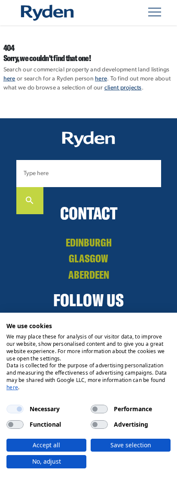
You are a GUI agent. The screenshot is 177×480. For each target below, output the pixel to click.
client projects (123, 88)
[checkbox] (15, 409)
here (9, 79)
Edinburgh (89, 242)
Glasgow (88, 258)
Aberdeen (88, 274)
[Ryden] (47, 13)
